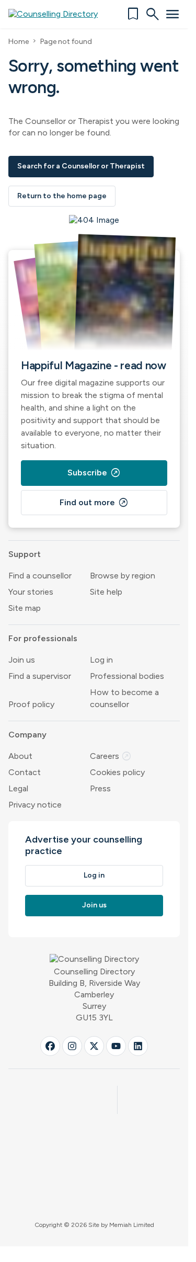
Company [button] (27, 735)
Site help (106, 592)
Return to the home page (62, 195)
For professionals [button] (42, 638)
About (20, 756)
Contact (24, 772)
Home (18, 41)
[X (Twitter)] (94, 1046)
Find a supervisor (39, 676)
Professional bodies (127, 676)
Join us (21, 660)
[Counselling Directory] (59, 14)
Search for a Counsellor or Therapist (81, 166)
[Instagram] (72, 1046)
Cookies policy (117, 772)
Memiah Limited (131, 1225)
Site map (24, 608)
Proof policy (31, 704)
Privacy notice (35, 805)
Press (100, 788)
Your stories (30, 592)
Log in (101, 660)
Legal (18, 788)
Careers (111, 756)
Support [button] (24, 554)
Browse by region (122, 576)
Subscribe (94, 473)
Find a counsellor (40, 576)
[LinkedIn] (138, 1046)
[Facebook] (50, 1046)
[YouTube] (116, 1046)
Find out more (94, 502)
